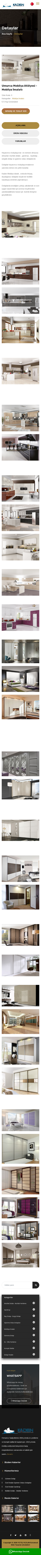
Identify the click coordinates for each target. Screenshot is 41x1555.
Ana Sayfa (7, 34)
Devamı (10, 1454)
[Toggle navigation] (37, 3)
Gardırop (19, 1309)
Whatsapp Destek (19, 1401)
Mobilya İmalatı (18, 99)
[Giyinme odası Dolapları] (7, 1509)
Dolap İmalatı (19, 1354)
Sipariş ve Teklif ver (15, 111)
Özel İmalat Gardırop (12, 1487)
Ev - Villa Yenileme (19, 1342)
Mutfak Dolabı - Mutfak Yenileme (19, 1303)
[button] (4, 68)
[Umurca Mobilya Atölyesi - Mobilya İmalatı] (20, 68)
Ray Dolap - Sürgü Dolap (19, 1316)
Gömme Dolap (19, 1335)
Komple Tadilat (19, 1348)
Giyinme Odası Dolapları (19, 1322)
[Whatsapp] (30, 1535)
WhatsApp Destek (20, 1551)
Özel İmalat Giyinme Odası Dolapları (18, 1483)
